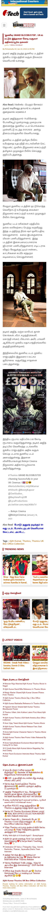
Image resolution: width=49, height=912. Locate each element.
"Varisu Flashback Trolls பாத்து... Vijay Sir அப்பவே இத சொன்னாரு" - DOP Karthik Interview (23, 865)
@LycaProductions (17, 501)
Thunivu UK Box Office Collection (23, 542)
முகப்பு (6, 45)
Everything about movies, (11, 898)
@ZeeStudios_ (15, 494)
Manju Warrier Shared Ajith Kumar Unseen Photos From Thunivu (23, 694)
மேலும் (44, 759)
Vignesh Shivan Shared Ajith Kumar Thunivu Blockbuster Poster (21, 708)
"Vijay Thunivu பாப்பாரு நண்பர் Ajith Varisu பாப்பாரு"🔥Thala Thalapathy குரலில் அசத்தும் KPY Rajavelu (24, 829)
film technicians (32, 898)
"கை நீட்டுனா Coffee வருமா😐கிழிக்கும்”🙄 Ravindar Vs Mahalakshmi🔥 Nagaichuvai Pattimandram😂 (23, 772)
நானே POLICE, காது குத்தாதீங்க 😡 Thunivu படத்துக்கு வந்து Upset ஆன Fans (24, 807)
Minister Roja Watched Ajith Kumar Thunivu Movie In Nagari (24, 685)
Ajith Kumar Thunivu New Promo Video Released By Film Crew (24, 738)
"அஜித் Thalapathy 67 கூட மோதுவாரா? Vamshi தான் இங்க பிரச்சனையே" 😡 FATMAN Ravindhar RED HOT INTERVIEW (23, 794)
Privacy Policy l (8, 903)
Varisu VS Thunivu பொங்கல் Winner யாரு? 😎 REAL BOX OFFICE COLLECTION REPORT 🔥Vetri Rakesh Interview (24, 813)
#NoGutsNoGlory (16, 486)
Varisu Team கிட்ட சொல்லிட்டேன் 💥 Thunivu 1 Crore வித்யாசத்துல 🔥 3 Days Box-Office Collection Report (23, 821)
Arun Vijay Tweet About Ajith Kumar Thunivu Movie (25, 723)
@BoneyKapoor (26, 490)
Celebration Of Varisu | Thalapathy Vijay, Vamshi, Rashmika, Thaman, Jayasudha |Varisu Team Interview (23, 849)
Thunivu (26, 541)
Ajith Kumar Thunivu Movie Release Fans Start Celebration (22, 728)
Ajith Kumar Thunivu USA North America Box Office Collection (24, 719)
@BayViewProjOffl (17, 497)
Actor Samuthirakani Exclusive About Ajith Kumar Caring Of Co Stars (23, 744)
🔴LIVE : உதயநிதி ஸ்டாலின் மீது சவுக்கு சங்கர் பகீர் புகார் (23, 779)
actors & (23, 898)
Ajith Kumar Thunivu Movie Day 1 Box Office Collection (21, 699)
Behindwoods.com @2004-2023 (13, 901)
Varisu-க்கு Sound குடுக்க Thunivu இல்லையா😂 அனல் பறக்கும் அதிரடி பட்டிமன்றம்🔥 (22, 786)
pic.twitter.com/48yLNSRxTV (22, 505)
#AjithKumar (32, 486)
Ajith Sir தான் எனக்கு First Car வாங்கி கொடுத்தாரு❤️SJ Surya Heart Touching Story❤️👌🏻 (23, 841)
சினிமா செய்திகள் (16, 45)
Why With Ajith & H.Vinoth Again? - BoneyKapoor (24, 835)
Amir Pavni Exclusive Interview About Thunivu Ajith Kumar (24, 755)
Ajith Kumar (15, 541)
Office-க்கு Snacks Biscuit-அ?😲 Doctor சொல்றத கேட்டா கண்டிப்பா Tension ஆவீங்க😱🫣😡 (22, 873)
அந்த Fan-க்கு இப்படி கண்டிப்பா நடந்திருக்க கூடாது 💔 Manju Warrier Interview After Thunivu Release (22, 857)
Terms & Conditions (20, 903)
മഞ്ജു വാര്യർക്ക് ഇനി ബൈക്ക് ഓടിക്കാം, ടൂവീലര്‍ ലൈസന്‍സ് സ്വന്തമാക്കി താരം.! (25, 801)
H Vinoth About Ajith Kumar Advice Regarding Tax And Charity (23, 749)
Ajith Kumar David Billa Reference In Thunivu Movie (25, 689)
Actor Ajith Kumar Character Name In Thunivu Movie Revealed (24, 733)
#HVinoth (13, 490)
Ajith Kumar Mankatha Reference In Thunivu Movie (25, 703)
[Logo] (24, 25)
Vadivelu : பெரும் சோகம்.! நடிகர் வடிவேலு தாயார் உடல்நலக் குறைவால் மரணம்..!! (23, 108)
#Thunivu (13, 475)
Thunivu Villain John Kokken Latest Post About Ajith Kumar (24, 713)
